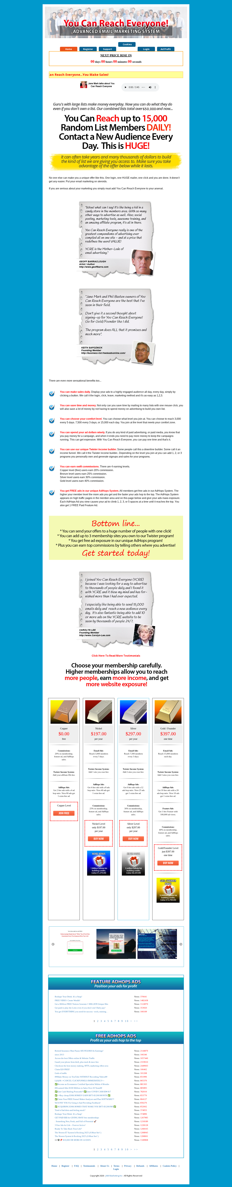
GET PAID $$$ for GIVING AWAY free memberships (77, 1117)
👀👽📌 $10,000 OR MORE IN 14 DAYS (73, 1140)
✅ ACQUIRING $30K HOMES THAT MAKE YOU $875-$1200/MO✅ (85, 1106)
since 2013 (59, 1054)
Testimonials (89, 1166)
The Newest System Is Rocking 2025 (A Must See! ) (76, 1136)
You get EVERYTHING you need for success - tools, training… (81, 1011)
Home (54, 1166)
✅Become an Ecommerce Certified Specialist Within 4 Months (82, 1084)
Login (116, 1169)
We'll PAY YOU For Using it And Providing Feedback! (78, 1103)
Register (65, 1166)
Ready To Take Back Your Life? (68, 1129)
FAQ (76, 1166)
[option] (76, 944)
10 (127, 1021)
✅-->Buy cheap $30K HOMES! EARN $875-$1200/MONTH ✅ (82, 1095)
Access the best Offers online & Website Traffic (75, 1058)
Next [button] (180, 944)
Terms (116, 1166)
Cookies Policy (127, 45)
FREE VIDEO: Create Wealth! (67, 1000)
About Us (104, 1166)
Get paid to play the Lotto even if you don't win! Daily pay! (80, 1008)
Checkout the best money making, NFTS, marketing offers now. (82, 1066)
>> (136, 1021)
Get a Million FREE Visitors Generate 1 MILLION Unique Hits (81, 1004)
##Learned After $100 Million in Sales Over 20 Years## (78, 1088)
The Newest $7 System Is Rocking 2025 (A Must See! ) (78, 1132)
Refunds (140, 1166)
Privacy (127, 1166)
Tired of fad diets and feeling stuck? (70, 1110)
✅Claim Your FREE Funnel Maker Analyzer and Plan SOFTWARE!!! (84, 1099)
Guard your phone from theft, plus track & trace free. (77, 1062)
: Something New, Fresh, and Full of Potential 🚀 (75, 1121)
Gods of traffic (61, 1073)
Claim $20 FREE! (62, 1069)
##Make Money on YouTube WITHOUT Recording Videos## (81, 1077)
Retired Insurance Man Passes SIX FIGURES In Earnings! (79, 1051)
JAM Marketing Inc (114, 1175)
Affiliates (153, 1166)
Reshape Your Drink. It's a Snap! (68, 996)
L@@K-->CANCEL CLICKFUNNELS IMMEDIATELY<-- (79, 1080)
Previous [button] (53, 944)
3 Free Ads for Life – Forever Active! (70, 1125)
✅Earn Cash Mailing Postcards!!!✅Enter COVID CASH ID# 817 (83, 1091)
